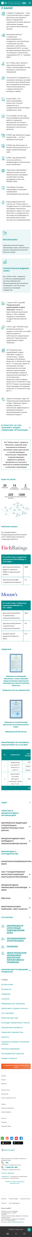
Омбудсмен (5, 994)
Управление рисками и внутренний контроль (15, 1042)
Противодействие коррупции (12, 1053)
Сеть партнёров (7, 1013)
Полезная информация (10, 1048)
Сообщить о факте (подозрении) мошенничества (14, 1182)
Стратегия (5, 998)
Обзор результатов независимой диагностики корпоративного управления (16, 957)
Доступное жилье (25, 1198)
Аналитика (12, 946)
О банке (4, 979)
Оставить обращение (7, 1173)
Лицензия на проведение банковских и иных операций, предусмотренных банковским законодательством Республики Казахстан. (16, 680)
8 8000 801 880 (11, 1167)
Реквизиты (4, 1122)
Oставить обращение (14, 3)
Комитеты (5, 1037)
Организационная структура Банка (16, 939)
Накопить (3, 1198)
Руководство (6, 989)
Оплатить (4, 1203)
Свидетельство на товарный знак (16, 690)
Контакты (3, 1118)
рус (24, 3)
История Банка (7, 984)
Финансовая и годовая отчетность (14, 1008)
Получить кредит (13, 1198)
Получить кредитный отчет (8, 1098)
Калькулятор (4, 1094)
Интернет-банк (5, 1090)
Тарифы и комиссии (9, 1058)
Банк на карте (9, 1150)
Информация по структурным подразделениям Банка (15, 929)
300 (7, 1162)
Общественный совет (9, 1018)
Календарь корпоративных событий (15, 1022)
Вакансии (4, 1083)
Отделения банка (6, 1126)
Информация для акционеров (13, 1003)
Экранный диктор (6, 1112)
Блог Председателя (14, 1203)
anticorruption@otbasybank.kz (15, 1222)
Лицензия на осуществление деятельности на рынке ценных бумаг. (16, 724)
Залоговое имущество (7, 1108)
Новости (3, 1079)
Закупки (3, 1104)
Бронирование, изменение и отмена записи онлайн (16, 1066)
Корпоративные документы (12, 1027)
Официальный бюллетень (16, 731)
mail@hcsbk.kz (5, 1176)
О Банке (3, 1076)
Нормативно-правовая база (12, 1032)
